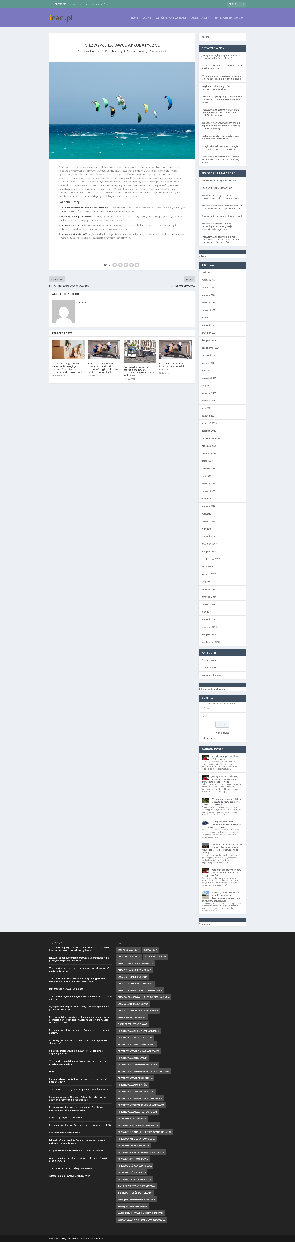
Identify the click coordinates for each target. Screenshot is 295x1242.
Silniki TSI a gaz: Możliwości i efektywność (227, 757)
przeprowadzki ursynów (132, 1084)
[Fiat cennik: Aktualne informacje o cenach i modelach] (175, 349)
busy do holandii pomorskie (134, 970)
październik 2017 (211, 559)
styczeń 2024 (208, 295)
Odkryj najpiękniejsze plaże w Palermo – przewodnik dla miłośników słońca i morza (222, 99)
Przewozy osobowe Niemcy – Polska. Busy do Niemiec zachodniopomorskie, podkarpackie (77, 1098)
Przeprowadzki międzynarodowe (137, 1064)
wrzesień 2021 (209, 355)
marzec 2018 (208, 521)
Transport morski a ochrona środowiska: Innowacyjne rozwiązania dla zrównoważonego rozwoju (222, 848)
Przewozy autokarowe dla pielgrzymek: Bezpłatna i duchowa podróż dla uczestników (76, 1108)
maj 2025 (206, 272)
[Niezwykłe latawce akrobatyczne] (122, 110)
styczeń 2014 (208, 619)
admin (91, 51)
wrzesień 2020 (209, 445)
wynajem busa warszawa (132, 1206)
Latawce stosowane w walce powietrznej (84, 207)
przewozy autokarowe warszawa (138, 1125)
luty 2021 (206, 408)
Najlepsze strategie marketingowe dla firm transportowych (220, 137)
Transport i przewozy (229, 18)
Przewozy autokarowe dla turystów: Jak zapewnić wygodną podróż (76, 1052)
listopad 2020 (209, 430)
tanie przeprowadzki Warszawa (136, 1186)
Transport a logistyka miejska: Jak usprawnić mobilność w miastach (80, 998)
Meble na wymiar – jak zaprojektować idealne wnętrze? (222, 67)
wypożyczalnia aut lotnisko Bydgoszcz (141, 1219)
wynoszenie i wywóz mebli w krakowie (140, 1212)
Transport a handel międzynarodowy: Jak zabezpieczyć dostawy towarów (79, 969)
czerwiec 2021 (209, 377)
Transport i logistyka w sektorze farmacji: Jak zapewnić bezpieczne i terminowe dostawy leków (67, 367)
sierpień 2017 (209, 574)
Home (134, 18)
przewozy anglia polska (132, 1118)
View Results (222, 732)
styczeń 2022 (208, 325)
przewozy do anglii (129, 1132)
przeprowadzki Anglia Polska (135, 1037)
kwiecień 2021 (209, 393)
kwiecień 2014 (209, 596)
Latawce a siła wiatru (73, 234)
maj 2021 (206, 385)
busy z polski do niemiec (132, 1017)
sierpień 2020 (209, 453)
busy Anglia (150, 949)
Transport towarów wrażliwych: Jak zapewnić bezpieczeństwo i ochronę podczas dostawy (221, 125)
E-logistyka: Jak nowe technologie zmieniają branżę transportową (220, 148)
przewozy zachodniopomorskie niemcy (141, 1152)
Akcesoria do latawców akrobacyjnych (222, 216)
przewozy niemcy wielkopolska (136, 1138)
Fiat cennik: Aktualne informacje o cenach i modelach (171, 366)
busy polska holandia (157, 997)
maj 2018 (206, 513)
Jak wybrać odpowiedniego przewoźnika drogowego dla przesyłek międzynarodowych (79, 959)
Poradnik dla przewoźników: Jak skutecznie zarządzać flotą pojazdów (222, 872)
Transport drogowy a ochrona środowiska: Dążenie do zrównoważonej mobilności (139, 371)
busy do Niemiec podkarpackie (135, 983)
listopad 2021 (209, 340)
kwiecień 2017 (209, 589)
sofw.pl (202, 256)
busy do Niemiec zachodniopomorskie (140, 990)
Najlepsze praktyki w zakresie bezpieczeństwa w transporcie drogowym (221, 824)
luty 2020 (206, 498)
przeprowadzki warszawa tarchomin (140, 1098)
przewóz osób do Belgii (132, 1172)
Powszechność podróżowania (64, 1132)
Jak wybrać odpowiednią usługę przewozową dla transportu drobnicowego (220, 779)
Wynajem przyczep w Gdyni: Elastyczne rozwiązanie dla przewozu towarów (222, 801)
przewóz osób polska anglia (135, 1179)
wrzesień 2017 (209, 566)
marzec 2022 (208, 310)
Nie (207, 716)
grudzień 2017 (209, 543)
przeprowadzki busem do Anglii (136, 1044)
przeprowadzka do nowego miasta (138, 1030)
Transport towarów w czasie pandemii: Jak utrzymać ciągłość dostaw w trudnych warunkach (104, 367)
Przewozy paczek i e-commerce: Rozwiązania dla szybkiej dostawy (80, 1031)
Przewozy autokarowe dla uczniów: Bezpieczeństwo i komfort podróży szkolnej (220, 159)
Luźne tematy (200, 18)
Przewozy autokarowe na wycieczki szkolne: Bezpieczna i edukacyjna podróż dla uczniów (220, 112)
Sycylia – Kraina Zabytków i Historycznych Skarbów (216, 87)
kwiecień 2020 (209, 483)
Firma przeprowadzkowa (132, 1024)
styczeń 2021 (208, 415)
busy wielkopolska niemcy (133, 1003)
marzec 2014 (208, 604)
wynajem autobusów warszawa (136, 1199)
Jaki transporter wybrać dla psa (219, 180)
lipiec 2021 (207, 370)
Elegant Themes (70, 1238)
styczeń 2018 (208, 536)
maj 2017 (206, 581)
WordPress (99, 1238)
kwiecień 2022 (209, 302)
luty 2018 (206, 528)
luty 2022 (206, 317)
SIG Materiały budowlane (212, 689)
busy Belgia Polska (155, 956)
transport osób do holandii (135, 1192)
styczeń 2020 (208, 506)
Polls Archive (208, 738)
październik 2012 (211, 641)
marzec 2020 (208, 491)
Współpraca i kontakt (171, 18)
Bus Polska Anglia (128, 949)
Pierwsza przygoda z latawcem (66, 1117)
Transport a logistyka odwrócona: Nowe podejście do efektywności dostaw (78, 1062)
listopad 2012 (209, 634)
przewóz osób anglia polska (135, 1165)
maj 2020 (206, 476)
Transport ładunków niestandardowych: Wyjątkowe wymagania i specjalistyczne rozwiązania (77, 980)
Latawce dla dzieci (71, 225)
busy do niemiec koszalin (133, 976)
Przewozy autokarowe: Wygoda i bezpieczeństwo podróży (80, 1125)
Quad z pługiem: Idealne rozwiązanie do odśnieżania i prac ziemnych (78, 1159)
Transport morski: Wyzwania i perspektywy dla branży (78, 1089)
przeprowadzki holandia (132, 1057)
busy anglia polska (129, 956)
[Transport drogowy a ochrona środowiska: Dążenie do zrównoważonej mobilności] (140, 351)
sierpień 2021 (209, 362)
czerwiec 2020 (209, 468)
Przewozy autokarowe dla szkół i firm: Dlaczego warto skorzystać (78, 1042)
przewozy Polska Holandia (133, 1145)
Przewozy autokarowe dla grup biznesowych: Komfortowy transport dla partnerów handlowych (221, 896)
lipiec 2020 (207, 460)
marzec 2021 (208, 400)
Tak (207, 708)
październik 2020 (211, 438)
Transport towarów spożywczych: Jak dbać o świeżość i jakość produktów (222, 207)
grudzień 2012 (209, 626)
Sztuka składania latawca (80, 4)
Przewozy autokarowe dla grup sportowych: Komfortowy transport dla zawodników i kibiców (221, 239)
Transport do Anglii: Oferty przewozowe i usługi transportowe (220, 197)
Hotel (52, 1071)
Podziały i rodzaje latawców (76, 216)
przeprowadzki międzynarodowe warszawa (144, 1071)
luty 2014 (206, 611)
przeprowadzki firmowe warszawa (138, 1051)
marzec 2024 (208, 287)
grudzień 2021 (209, 332)
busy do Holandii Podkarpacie (135, 963)
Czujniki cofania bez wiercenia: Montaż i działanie (76, 1150)
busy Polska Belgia (129, 997)
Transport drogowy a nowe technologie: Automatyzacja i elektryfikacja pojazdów (218, 226)
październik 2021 (211, 347)
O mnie (147, 18)
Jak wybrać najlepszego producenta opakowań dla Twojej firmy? (221, 56)
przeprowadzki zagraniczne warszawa (141, 1105)
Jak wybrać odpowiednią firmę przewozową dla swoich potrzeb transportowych (78, 1141)
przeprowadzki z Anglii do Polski (137, 1111)
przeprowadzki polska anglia (135, 1078)
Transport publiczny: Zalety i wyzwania (70, 1168)
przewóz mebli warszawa (133, 1159)
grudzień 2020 (209, 423)
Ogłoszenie (204, 924)
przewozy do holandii (158, 1132)
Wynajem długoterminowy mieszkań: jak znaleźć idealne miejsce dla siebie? (222, 77)
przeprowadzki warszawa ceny (136, 1091)
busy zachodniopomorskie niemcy (138, 1010)
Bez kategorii (118, 51)
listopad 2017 (209, 551)
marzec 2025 (208, 279)
